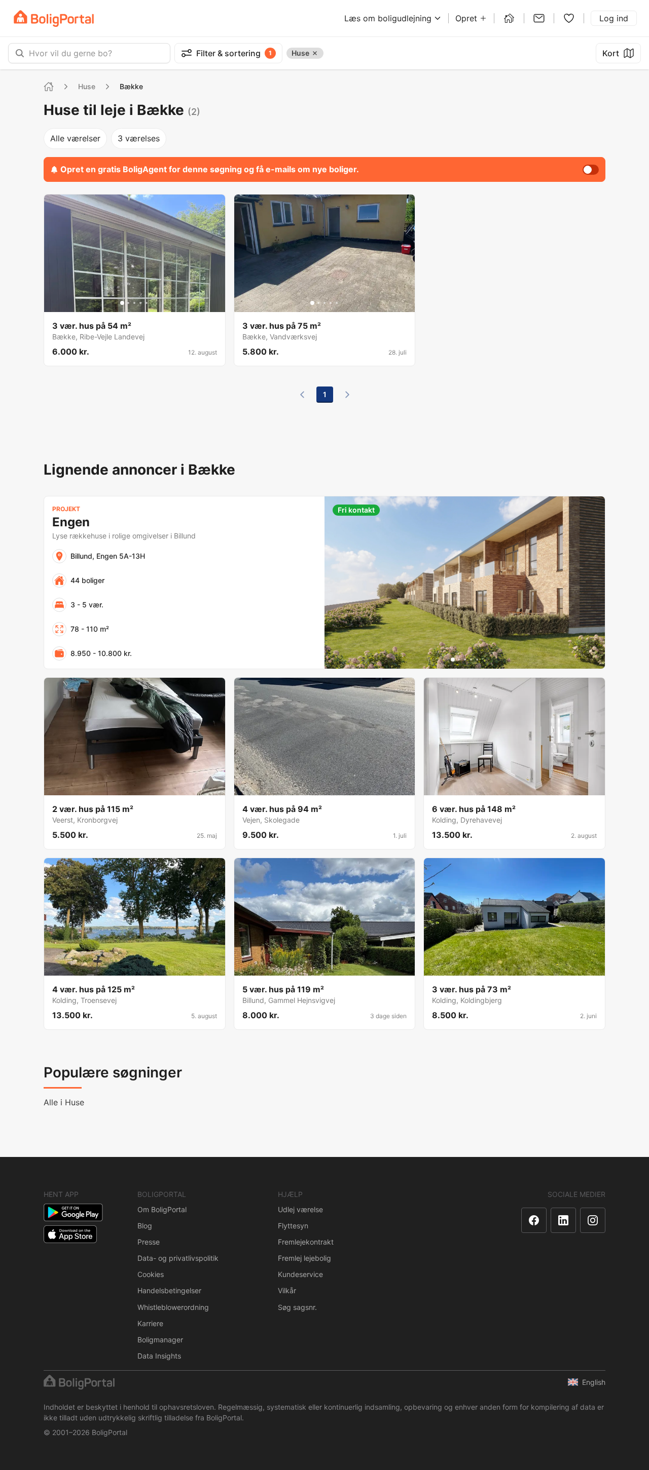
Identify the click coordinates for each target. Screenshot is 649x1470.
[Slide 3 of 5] (134, 303)
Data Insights (159, 1355)
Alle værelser (75, 138)
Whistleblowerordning (173, 1307)
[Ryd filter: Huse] (314, 53)
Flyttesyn (293, 1225)
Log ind (613, 18)
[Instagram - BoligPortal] (592, 1220)
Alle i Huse (64, 1102)
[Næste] (347, 394)
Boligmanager (160, 1339)
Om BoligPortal (162, 1209)
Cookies (150, 1274)
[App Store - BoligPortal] (70, 1234)
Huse (86, 86)
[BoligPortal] (53, 18)
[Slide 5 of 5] (146, 303)
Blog (144, 1225)
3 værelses (139, 138)
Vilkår (287, 1290)
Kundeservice (300, 1274)
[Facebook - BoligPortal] (534, 1220)
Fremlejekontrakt (306, 1241)
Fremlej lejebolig (304, 1258)
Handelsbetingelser (169, 1290)
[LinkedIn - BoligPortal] (563, 1220)
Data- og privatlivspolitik (178, 1258)
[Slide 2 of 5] (128, 303)
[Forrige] (302, 394)
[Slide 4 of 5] (140, 303)
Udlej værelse (300, 1209)
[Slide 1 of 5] (122, 303)
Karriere (150, 1323)
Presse (148, 1241)
